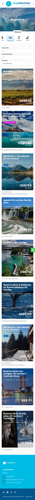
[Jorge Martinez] (9, 463)
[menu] (33, 3)
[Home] (4, 492)
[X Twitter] (11, 492)
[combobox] (17, 57)
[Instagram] (15, 492)
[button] (17, 63)
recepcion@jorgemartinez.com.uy (15, 479)
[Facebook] (7, 492)
